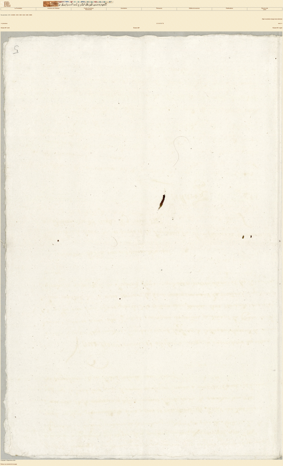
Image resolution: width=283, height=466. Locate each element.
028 (27, 15)
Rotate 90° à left (5, 27)
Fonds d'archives (89, 8)
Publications (229, 8)
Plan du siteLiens (264, 9)
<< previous (4, 23)
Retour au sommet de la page (9, 464)
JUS (17, 15)
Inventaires (124, 8)
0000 (30, 15)
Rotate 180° (136, 27)
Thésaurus (159, 8)
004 (21, 15)
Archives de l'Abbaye (53, 8)
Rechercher (88, 9)
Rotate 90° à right (277, 27)
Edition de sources (194, 8)
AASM (13, 15)
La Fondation (18, 8)
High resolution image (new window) (272, 19)
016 (24, 15)
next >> (280, 23)
